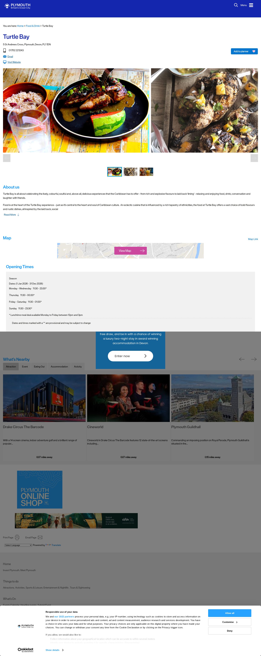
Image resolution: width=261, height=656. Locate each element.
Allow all (229, 613)
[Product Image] (115, 174)
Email (10, 51)
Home (20, 21)
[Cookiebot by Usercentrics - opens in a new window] (25, 650)
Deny (229, 631)
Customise (228, 622)
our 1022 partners (64, 616)
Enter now (122, 356)
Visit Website (14, 57)
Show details (52, 650)
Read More (10, 210)
